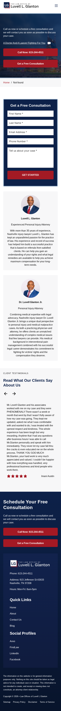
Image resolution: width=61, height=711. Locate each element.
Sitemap (6, 702)
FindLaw (14, 647)
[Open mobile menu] (56, 5)
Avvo (12, 641)
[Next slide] (14, 393)
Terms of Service (47, 702)
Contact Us (15, 619)
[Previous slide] (5, 393)
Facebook (15, 659)
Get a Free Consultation (30, 63)
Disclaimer (32, 702)
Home (6, 82)
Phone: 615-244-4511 (21, 573)
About (13, 613)
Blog (12, 625)
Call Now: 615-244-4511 (31, 52)
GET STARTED (30, 175)
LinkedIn (14, 653)
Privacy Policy (19, 702)
